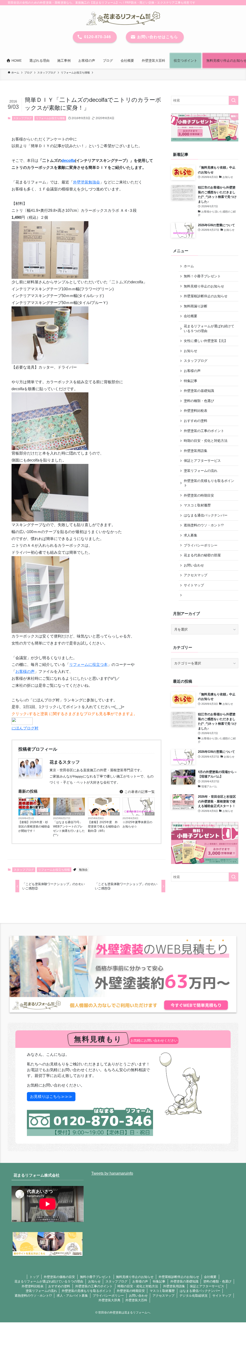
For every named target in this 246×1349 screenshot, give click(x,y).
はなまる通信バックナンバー (206, 515)
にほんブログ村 (25, 728)
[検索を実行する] (233, 100)
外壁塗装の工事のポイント (204, 431)
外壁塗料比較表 (195, 411)
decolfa (68, 160)
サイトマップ (194, 585)
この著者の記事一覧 (139, 792)
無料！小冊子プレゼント (202, 276)
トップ (34, 1277)
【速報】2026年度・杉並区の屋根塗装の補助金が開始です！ (34, 826)
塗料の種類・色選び (199, 401)
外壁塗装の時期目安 (199, 495)
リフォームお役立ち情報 (50, 118)
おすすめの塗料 (195, 421)
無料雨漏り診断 (195, 306)
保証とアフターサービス (202, 460)
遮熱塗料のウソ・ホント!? (204, 525)
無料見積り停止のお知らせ (204, 286)
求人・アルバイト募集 (72, 1295)
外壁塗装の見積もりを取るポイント (209, 483)
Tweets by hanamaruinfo (112, 1173)
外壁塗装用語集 (195, 451)
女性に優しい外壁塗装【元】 (206, 341)
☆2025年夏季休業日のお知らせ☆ (137, 824)
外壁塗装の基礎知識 (199, 391)
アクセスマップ (195, 575)
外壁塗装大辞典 (109, 1300)
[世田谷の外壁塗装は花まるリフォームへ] (123, 18)
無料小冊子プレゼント (95, 1277)
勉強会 (83, 869)
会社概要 (190, 316)
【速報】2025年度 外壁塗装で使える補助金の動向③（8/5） (104, 826)
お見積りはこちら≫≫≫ (51, 1096)
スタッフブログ (22, 118)
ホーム (189, 266)
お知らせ (190, 351)
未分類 (45, 814)
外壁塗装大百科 (136, 1300)
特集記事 (190, 381)
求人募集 (190, 535)
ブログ (114, 814)
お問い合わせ (194, 565)
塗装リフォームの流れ (200, 471)
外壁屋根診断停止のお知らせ (206, 296)
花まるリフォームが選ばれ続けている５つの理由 (209, 328)
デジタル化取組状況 (193, 1295)
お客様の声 (25, 671)
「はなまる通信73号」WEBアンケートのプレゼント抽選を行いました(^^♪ (69, 828)
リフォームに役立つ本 (88, 664)
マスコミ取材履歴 (197, 505)
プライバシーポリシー (200, 545)
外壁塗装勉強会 (86, 182)
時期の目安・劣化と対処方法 (206, 441)
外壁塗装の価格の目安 (59, 1277)
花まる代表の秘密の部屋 (202, 555)
